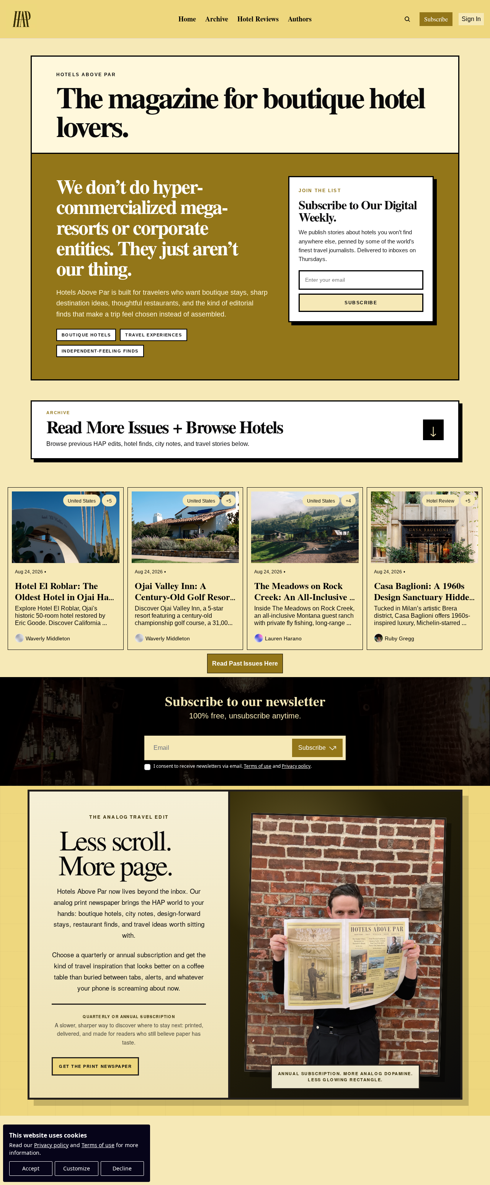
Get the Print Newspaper (95, 1066)
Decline (122, 1168)
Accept (30, 1168)
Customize (76, 1168)
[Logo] (21, 19)
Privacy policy (51, 1145)
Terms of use (98, 1145)
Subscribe (312, 747)
